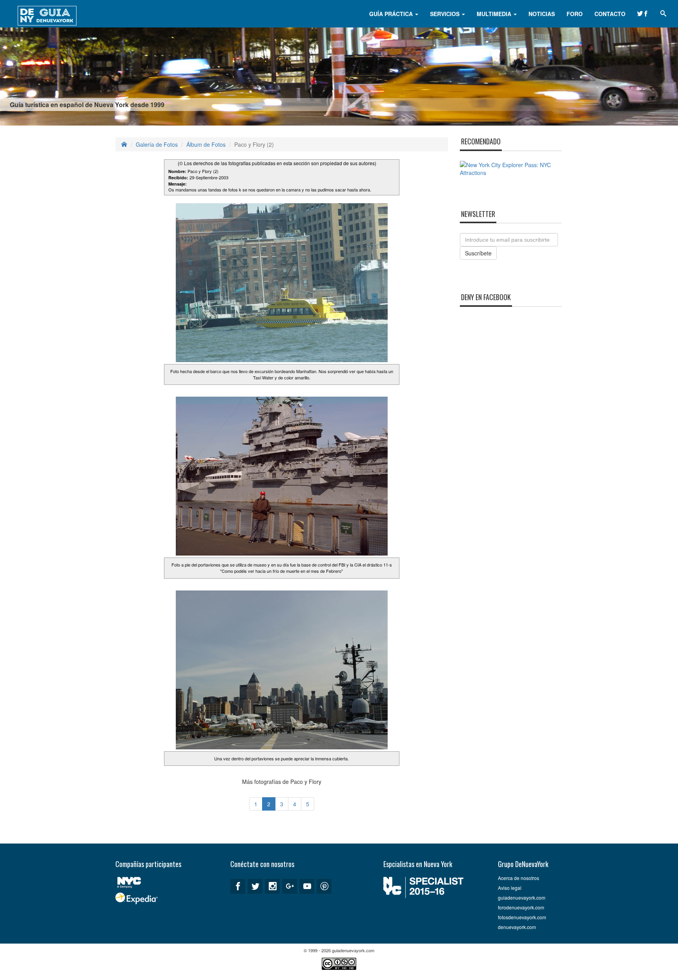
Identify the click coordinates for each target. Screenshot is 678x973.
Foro (575, 14)
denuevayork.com (517, 927)
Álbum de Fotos (206, 144)
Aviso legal (509, 887)
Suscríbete (478, 253)
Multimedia (495, 14)
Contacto (609, 14)
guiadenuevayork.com (521, 897)
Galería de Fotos (157, 144)
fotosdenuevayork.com (522, 917)
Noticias (542, 14)
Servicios (445, 14)
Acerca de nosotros (518, 878)
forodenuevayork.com (521, 907)
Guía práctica (391, 14)
